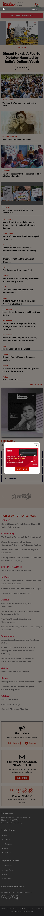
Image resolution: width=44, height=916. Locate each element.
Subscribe (34, 9)
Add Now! (22, 469)
